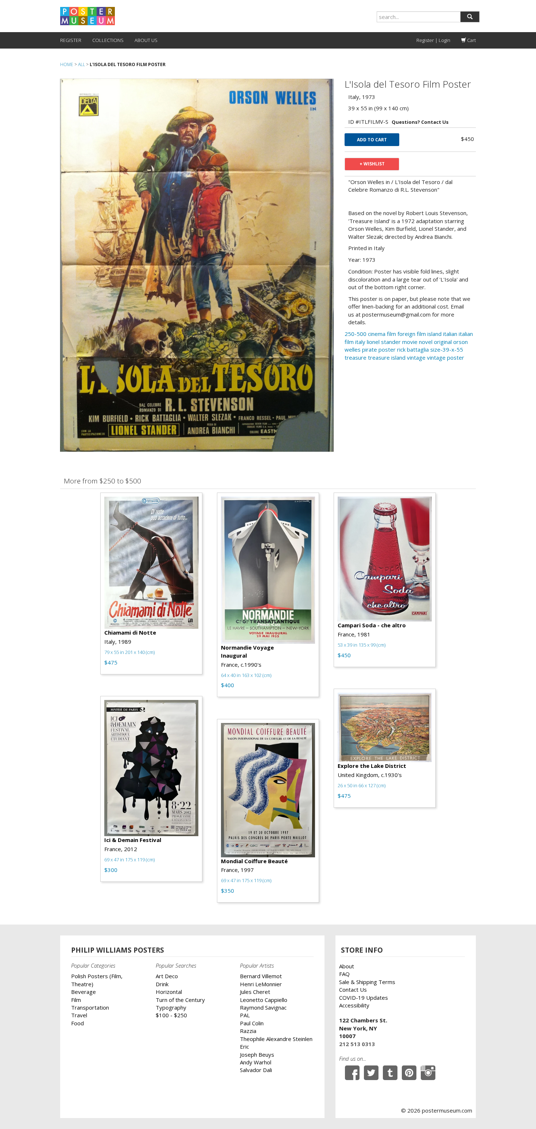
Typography (171, 1007)
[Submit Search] (469, 16)
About (346, 966)
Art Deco (167, 976)
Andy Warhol (255, 1062)
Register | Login (433, 40)
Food (77, 1023)
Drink (162, 984)
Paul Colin (252, 1023)
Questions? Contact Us (420, 122)
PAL (245, 1015)
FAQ (344, 973)
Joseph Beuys (257, 1054)
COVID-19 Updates (363, 997)
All (81, 64)
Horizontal (169, 991)
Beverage (83, 991)
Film (76, 999)
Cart (471, 40)
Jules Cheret (255, 991)
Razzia (248, 1030)
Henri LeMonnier (261, 984)
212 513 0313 (357, 1044)
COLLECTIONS (108, 40)
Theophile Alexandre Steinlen (276, 1038)
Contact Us (353, 989)
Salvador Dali (256, 1069)
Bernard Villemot (261, 976)
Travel (79, 1015)
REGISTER (70, 40)
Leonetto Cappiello (263, 999)
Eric (244, 1046)
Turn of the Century (180, 999)
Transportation (90, 1007)
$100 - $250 (171, 1015)
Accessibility (354, 1005)
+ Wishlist (372, 164)
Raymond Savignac (263, 1007)
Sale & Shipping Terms (367, 982)
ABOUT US (146, 40)
